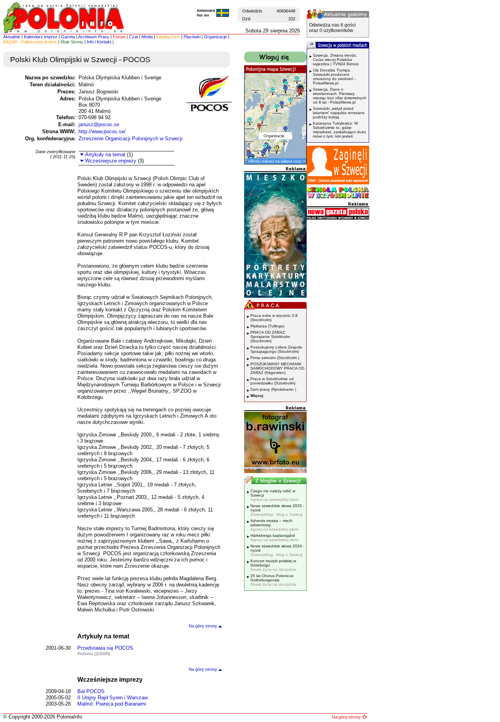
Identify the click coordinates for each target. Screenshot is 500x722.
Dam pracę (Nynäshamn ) (273, 389)
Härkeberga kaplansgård (274, 537)
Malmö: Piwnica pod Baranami (111, 704)
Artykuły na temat (104, 154)
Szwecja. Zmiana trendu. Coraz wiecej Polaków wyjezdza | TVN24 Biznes (336, 59)
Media (147, 36)
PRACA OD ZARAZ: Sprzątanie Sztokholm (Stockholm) (270, 336)
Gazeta (68, 36)
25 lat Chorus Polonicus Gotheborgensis (273, 580)
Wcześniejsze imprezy (110, 161)
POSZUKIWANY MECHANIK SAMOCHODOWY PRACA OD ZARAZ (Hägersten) (277, 368)
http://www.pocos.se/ (102, 131)
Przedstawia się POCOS (105, 648)
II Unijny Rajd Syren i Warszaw (112, 698)
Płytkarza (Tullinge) (267, 326)
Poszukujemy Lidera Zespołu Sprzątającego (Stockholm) (276, 349)
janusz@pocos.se (99, 124)
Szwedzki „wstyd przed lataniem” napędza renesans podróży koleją (338, 112)
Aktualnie (11, 36)
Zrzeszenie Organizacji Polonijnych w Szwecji (130, 138)
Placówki (192, 36)
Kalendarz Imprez (40, 36)
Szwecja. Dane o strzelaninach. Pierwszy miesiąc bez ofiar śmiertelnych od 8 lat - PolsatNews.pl (339, 95)
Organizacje (215, 36)
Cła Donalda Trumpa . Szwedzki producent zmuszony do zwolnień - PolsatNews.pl (334, 76)
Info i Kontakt (99, 41)
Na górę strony (203, 626)
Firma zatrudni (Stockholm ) (274, 358)
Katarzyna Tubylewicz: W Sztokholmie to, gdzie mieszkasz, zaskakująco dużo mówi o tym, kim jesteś (339, 129)
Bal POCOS (91, 691)
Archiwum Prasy (93, 36)
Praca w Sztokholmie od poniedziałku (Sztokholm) (272, 381)
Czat (133, 36)
